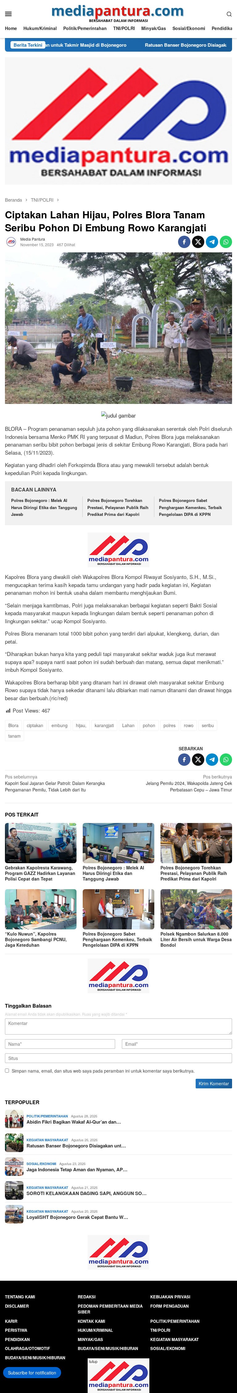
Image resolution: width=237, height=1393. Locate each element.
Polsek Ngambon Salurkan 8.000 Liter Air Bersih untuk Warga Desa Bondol (196, 939)
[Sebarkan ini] (184, 242)
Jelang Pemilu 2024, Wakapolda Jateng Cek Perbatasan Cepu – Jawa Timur (189, 783)
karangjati (104, 725)
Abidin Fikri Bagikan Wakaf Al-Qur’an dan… (74, 1122)
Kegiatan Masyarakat (47, 1140)
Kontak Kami (91, 1321)
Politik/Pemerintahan (47, 1116)
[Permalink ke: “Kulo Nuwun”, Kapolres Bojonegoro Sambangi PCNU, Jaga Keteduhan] (41, 909)
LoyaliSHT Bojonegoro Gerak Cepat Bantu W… (77, 1217)
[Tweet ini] (198, 242)
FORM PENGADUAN (169, 1306)
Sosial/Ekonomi (41, 1163)
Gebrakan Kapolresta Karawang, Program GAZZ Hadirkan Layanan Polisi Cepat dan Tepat (40, 873)
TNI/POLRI (160, 1330)
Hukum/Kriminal (95, 1330)
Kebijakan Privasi (170, 1297)
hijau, (81, 725)
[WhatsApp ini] (226, 242)
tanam (14, 736)
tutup (93, 1361)
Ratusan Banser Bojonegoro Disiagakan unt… (76, 1145)
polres (170, 725)
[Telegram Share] (212, 242)
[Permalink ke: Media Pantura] (11, 241)
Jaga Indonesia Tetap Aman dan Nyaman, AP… (77, 1169)
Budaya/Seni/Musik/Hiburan (108, 1348)
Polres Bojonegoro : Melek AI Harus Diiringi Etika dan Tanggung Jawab (44, 507)
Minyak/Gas (90, 1339)
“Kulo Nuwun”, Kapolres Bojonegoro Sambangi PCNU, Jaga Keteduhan (36, 939)
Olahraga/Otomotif (27, 1348)
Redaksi (87, 1297)
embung (60, 725)
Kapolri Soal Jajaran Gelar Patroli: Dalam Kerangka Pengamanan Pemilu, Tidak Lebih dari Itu (55, 783)
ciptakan (35, 725)
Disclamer (17, 1306)
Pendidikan (17, 1339)
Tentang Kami (20, 1297)
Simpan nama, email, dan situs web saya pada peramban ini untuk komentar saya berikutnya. (103, 1071)
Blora (13, 725)
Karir (11, 1321)
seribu (208, 725)
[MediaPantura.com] (118, 13)
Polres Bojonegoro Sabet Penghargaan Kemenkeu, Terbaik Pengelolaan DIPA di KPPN (190, 507)
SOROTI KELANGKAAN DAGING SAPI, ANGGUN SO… (87, 1193)
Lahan (128, 725)
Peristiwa (16, 1330)
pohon (149, 725)
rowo (188, 725)
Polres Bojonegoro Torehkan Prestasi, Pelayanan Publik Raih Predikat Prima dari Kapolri (117, 507)
